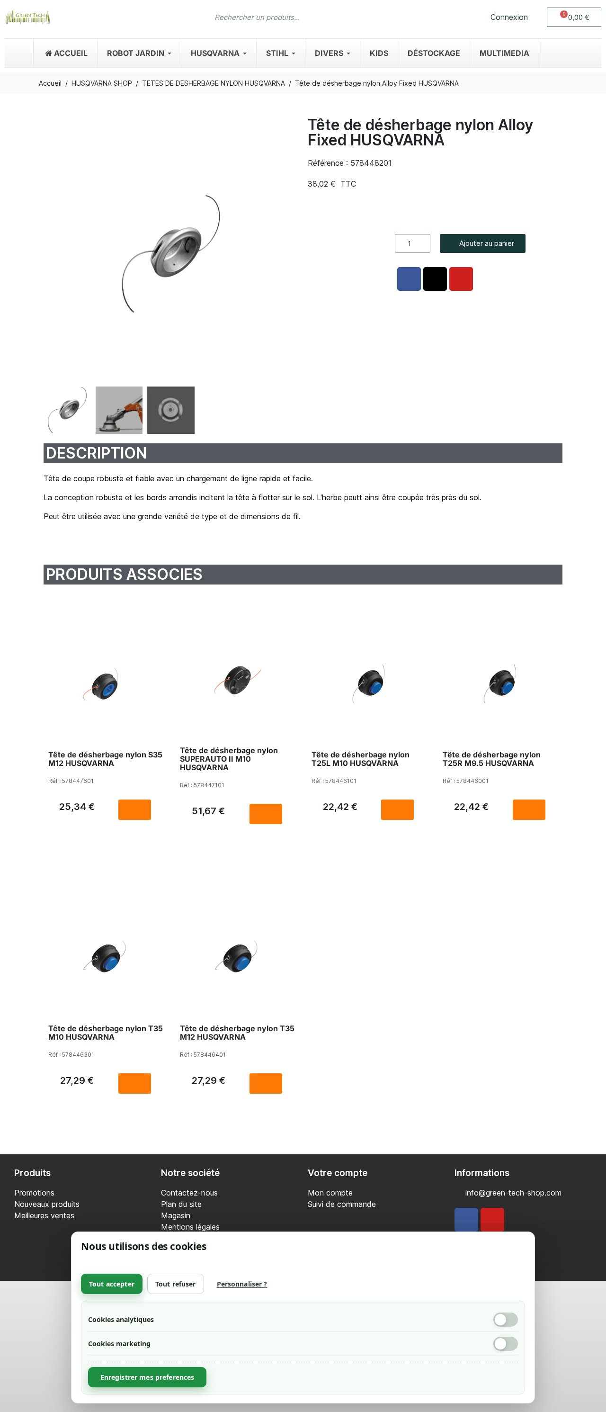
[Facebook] (466, 1220)
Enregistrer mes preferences (147, 1377)
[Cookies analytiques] (505, 1320)
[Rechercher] (387, 17)
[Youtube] (492, 1220)
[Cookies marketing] (505, 1344)
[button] (574, 17)
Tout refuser (175, 1283)
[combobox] (284, 17)
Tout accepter (111, 1283)
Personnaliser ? (242, 1283)
